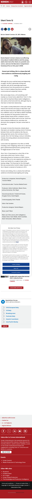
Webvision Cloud (20, 492)
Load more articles (16, 287)
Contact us (5, 420)
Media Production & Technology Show (14, 462)
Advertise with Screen (8, 417)
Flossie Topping (7, 23)
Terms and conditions (8, 483)
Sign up (5, 326)
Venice (8, 6)
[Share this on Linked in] (8, 29)
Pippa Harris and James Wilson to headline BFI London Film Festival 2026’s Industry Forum (19, 276)
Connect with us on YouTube (20, 431)
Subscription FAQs (16, 487)
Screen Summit (7, 460)
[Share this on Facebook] (2, 29)
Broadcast (6, 471)
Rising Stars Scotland (17, 6)
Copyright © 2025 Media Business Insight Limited (14, 485)
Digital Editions (6, 425)
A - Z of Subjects (7, 423)
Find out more (6, 452)
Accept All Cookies (16, 272)
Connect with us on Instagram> (25, 431)
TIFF (4, 6)
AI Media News (7, 473)
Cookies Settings (16, 264)
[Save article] (29, 29)
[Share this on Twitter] (5, 29)
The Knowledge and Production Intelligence (16, 479)
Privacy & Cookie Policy (22, 483)
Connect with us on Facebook (3, 431)
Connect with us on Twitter (9, 431)
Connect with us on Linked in (15, 431)
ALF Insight (6, 475)
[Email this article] (12, 29)
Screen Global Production (10, 477)
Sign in (9, 26)
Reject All (16, 268)
